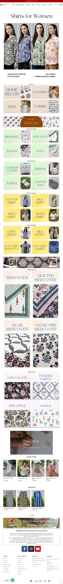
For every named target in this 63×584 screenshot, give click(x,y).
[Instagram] (31, 549)
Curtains (19, 560)
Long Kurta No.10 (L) (8, 508)
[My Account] (58, 5)
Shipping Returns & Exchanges (38, 558)
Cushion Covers (21, 566)
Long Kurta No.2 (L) (22, 508)
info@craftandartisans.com (52, 566)
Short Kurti (5, 558)
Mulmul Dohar (20, 558)
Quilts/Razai (20, 570)
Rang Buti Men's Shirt (51, 478)
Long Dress (5, 568)
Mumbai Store (49, 562)
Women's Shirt (6, 572)
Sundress (5, 560)
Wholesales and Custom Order (38, 560)
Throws (19, 572)
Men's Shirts (5, 570)
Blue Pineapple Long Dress (8, 478)
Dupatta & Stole (6, 564)
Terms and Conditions (36, 564)
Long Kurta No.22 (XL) (37, 508)
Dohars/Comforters (22, 568)
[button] (4, 44)
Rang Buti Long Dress (37, 478)
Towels (19, 574)
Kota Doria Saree (6, 566)
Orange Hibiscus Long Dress (23, 478)
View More (31, 515)
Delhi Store (49, 564)
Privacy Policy (35, 562)
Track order (34, 566)
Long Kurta (5, 562)
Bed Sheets (20, 562)
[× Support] (12, 580)
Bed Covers (20, 564)
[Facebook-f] (25, 549)
